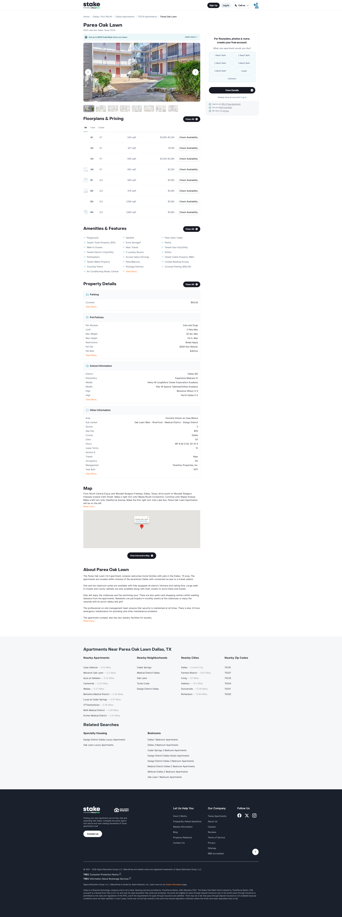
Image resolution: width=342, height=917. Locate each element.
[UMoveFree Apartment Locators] (91, 810)
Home (86, 16)
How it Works (180, 816)
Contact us (92, 834)
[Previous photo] (88, 72)
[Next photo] (195, 72)
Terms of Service (216, 837)
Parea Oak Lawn (102, 25)
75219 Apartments (147, 16)
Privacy (211, 842)
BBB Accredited (216, 853)
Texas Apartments (217, 816)
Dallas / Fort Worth (102, 16)
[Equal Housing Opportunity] (121, 810)
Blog (175, 832)
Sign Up (213, 5)
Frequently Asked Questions (187, 821)
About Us (212, 821)
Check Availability (188, 137)
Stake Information (174, 884)
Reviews (212, 832)
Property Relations (182, 837)
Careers (212, 826)
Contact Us (179, 842)
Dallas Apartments (125, 16)
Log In (226, 5)
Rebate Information (183, 826)
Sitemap (212, 848)
